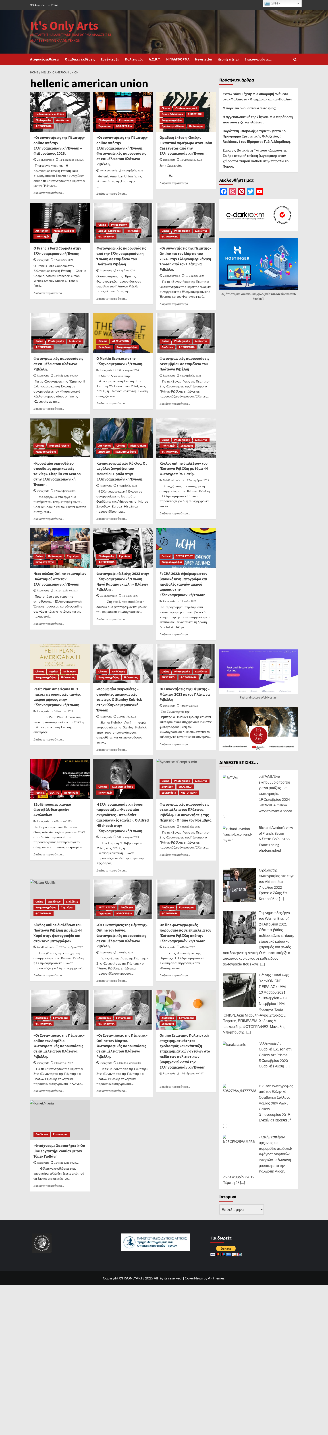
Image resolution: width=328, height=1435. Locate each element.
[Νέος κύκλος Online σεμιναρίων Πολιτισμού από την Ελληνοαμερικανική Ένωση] (60, 548)
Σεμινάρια (104, 126)
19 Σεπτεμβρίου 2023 (197, 480)
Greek (275, 3)
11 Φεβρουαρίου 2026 (71, 160)
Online (102, 225)
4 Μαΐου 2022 (187, 947)
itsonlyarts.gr (228, 59)
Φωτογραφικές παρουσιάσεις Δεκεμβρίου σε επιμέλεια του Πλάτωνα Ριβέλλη (184, 364)
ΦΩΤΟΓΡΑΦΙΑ (43, 126)
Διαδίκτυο (62, 120)
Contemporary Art (186, 108)
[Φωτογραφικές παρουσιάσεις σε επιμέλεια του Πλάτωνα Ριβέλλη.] (60, 333)
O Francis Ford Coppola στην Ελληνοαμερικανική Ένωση (57, 251)
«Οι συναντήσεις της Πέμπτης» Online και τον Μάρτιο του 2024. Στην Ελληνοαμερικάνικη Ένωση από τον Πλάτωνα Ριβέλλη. (185, 259)
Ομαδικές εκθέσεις (80, 59)
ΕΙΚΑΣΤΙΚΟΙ (195, 114)
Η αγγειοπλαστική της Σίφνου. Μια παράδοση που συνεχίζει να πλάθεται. (258, 119)
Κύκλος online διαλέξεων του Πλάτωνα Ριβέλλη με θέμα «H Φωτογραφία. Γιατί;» (184, 469)
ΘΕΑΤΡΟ (54, 793)
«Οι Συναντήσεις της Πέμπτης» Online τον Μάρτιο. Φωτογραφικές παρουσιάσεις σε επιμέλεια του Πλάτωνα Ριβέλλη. (121, 1046)
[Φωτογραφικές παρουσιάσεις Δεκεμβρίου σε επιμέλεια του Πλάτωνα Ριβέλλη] (186, 333)
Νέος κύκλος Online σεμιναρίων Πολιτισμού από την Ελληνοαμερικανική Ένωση (59, 579)
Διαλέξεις (167, 347)
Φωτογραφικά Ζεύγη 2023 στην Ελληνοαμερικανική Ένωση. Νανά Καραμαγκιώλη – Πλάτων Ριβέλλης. (122, 581)
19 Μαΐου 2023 (130, 596)
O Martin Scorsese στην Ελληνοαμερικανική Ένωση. (119, 361)
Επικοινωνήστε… (258, 59)
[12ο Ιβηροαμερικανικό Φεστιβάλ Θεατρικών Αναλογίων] (60, 779)
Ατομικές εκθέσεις (44, 59)
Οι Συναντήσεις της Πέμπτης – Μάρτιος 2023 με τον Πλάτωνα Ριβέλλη (185, 694)
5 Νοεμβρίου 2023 (127, 486)
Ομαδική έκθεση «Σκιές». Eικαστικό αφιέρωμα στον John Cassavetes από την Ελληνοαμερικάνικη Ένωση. (186, 145)
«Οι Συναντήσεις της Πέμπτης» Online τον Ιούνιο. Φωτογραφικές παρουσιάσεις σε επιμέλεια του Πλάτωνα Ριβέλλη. (121, 935)
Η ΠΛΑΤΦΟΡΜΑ (177, 59)
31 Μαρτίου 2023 (63, 711)
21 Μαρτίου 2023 (126, 717)
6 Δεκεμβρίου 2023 (190, 376)
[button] (295, 59)
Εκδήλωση (104, 347)
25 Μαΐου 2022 (125, 953)
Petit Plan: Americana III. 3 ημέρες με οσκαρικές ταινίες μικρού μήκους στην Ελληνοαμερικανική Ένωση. (57, 697)
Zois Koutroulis (45, 160)
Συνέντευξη (110, 59)
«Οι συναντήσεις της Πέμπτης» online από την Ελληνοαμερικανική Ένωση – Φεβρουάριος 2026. (59, 145)
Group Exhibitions (172, 114)
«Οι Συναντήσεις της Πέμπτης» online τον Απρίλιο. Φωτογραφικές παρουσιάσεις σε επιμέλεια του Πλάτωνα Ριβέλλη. (59, 1046)
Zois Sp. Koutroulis (109, 231)
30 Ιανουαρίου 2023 (128, 837)
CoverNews (194, 1278)
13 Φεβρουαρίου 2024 (66, 376)
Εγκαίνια (124, 556)
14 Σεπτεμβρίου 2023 (66, 591)
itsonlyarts (169, 160)
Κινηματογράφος (172, 120)
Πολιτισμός (134, 59)
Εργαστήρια (126, 120)
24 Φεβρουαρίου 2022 (129, 1063)
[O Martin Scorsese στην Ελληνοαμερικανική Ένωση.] (123, 333)
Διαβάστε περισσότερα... (48, 193)
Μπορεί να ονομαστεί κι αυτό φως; (249, 108)
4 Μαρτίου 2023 (189, 706)
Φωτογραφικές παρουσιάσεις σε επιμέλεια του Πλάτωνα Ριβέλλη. (58, 364)
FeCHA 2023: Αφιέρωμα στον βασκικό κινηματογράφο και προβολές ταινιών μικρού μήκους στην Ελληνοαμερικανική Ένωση (183, 584)
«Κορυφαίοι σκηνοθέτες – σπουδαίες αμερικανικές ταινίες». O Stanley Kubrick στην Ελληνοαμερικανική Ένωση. (119, 699)
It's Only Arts (64, 26)
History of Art (138, 446)
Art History (41, 231)
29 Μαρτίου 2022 (63, 1063)
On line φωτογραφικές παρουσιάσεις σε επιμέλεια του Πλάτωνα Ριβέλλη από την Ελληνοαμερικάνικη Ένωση (185, 933)
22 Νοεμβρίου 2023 (64, 491)
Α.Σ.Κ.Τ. (155, 59)
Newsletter (203, 59)
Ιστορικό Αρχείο (59, 446)
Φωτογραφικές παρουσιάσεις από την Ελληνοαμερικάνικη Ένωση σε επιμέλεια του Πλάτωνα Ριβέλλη (121, 256)
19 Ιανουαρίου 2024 (128, 370)
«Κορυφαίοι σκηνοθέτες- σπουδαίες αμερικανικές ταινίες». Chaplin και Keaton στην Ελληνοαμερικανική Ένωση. (57, 474)
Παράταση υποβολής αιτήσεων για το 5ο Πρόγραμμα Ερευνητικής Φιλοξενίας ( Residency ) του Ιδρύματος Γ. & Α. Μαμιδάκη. (257, 136)
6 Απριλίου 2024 (126, 270)
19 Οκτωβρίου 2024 (191, 160)
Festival (166, 556)
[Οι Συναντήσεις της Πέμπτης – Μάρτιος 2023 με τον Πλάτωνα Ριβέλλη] (186, 663)
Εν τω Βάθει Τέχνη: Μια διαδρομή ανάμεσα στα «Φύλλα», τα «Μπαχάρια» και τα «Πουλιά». (257, 96)
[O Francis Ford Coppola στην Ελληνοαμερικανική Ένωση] (60, 223)
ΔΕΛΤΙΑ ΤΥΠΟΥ (120, 341)
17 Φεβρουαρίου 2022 (192, 1073)
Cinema (166, 108)
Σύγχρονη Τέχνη (44, 562)
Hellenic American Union (49, 114)
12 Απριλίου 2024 (63, 260)
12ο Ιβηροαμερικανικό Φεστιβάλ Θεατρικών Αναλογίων (52, 810)
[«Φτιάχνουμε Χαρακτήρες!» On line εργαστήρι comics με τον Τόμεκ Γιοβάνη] (60, 1120)
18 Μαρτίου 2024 (194, 276)
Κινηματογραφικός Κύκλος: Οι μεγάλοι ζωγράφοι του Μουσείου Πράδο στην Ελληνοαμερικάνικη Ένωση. (121, 471)
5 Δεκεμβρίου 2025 (132, 171)
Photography (43, 120)
